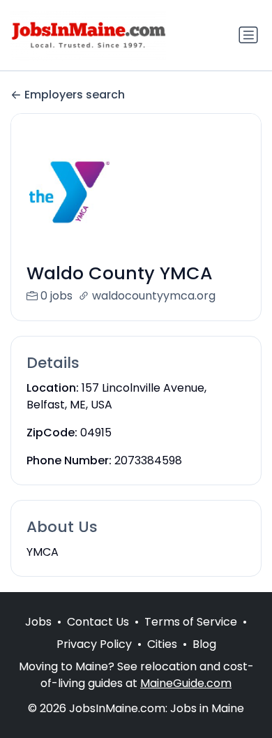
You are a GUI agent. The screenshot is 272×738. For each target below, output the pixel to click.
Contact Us (98, 622)
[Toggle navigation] (248, 35)
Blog (204, 644)
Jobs (38, 622)
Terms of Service (190, 622)
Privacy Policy (94, 644)
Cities (162, 644)
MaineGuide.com (186, 683)
